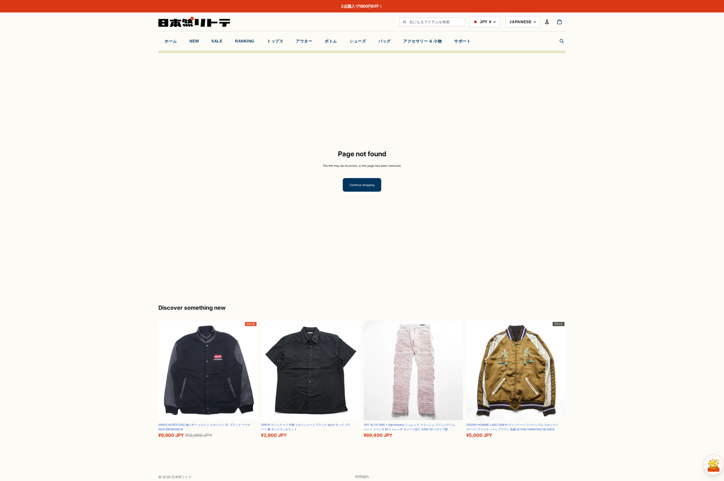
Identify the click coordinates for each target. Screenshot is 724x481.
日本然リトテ (181, 477)
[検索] (404, 22)
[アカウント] (547, 22)
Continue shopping (362, 185)
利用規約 (362, 476)
